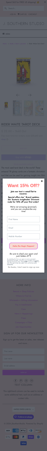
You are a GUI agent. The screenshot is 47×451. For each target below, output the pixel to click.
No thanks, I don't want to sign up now (23, 267)
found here (10, 264)
